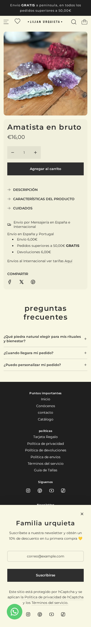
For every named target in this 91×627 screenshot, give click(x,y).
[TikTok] (63, 490)
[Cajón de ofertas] (17, 21)
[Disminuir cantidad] (12, 152)
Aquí (68, 261)
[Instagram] (28, 490)
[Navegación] (6, 22)
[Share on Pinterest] (33, 283)
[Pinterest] (39, 490)
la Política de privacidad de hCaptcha (52, 597)
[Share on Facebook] (9, 283)
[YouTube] (51, 490)
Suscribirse (45, 575)
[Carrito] (84, 22)
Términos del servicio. (50, 602)
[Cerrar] (82, 514)
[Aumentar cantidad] (35, 152)
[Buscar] (73, 22)
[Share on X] (21, 283)
